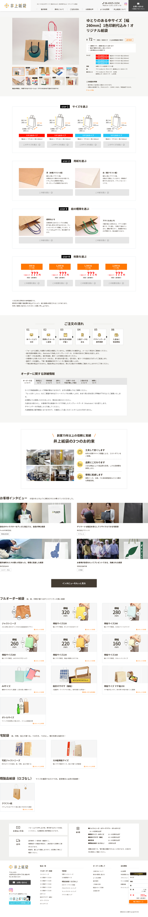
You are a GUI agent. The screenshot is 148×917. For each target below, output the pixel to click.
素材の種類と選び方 (99, 874)
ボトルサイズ (44, 903)
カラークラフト (44, 900)
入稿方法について (98, 871)
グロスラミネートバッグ (69, 888)
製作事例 (44, 9)
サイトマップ (124, 887)
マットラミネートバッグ (69, 891)
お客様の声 (89, 9)
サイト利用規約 (125, 881)
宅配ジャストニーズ (67, 874)
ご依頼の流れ (97, 884)
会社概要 (123, 871)
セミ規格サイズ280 (45, 881)
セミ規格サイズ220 (45, 887)
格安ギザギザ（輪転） (46, 897)
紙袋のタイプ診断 (98, 887)
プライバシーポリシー (127, 878)
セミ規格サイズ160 (45, 890)
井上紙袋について (120, 9)
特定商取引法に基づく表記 (128, 874)
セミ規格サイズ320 (45, 877)
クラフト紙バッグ (67, 894)
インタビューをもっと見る (74, 583)
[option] (45, 41)
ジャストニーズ (44, 874)
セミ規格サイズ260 (45, 884)
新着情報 (123, 884)
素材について (59, 9)
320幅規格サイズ (67, 877)
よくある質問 (104, 9)
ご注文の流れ (74, 9)
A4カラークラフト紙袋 (68, 885)
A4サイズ (42, 894)
